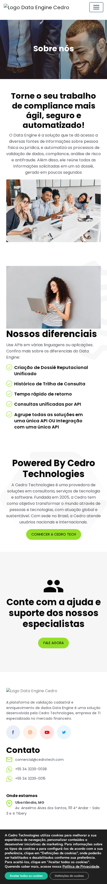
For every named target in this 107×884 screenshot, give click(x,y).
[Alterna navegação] (96, 7)
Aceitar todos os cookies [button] (26, 876)
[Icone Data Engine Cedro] (38, 7)
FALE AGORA (53, 642)
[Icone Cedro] (31, 693)
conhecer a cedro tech (53, 534)
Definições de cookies (69, 876)
